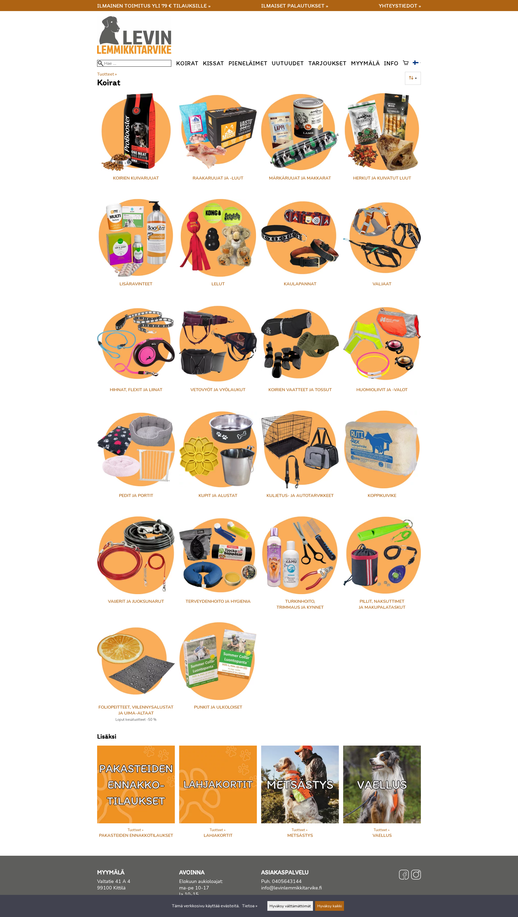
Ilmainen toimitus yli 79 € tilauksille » (153, 5)
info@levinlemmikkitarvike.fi (291, 888)
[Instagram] (416, 875)
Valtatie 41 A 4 (113, 881)
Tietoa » (249, 906)
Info (391, 63)
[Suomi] (417, 63)
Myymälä (365, 63)
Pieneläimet (248, 63)
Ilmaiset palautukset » (294, 5)
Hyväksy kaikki (329, 906)
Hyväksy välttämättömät (290, 906)
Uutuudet (288, 63)
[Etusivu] (136, 52)
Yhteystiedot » (400, 5)
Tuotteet (107, 74)
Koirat (187, 63)
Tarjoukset (327, 63)
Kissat (213, 63)
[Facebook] (404, 875)
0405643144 (287, 881)
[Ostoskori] (405, 63)
